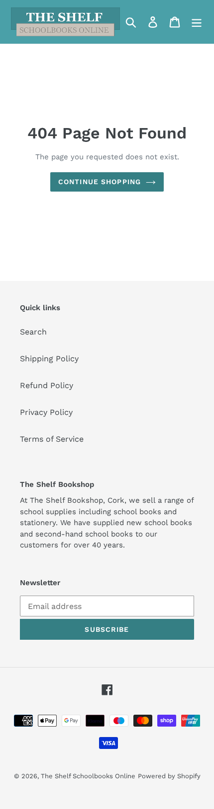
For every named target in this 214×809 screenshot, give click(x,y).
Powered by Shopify (169, 776)
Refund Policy (46, 385)
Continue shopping (99, 182)
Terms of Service (52, 439)
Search (33, 332)
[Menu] (197, 22)
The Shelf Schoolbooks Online (88, 776)
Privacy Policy (46, 412)
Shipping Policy (49, 358)
